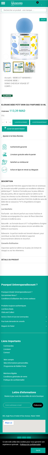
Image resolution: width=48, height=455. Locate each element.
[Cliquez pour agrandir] (5, 56)
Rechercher (44, 10)
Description (7, 181)
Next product (45, 82)
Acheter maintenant (14, 128)
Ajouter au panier (21, 122)
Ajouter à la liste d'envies (13, 136)
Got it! (38, 450)
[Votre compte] (45, 3)
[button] (3, 39)
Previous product (38, 82)
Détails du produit (10, 260)
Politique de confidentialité (30, 444)
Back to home (41, 82)
